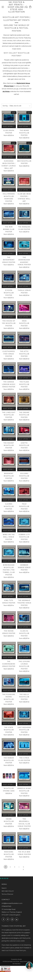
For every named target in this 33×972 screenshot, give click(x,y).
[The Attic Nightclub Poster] (24, 339)
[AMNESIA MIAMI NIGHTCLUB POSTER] (24, 776)
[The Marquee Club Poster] (24, 214)
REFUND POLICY (8, 891)
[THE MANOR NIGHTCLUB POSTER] (9, 745)
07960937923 (6, 906)
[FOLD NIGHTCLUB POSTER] (24, 491)
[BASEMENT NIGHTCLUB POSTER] (9, 461)
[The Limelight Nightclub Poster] (9, 400)
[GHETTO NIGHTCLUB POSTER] (24, 430)
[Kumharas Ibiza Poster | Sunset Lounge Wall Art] (9, 148)
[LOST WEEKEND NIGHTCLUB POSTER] (24, 715)
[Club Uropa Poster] (9, 118)
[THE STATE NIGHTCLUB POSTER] (9, 715)
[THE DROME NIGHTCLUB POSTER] (24, 400)
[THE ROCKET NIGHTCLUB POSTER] (9, 430)
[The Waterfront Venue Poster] (9, 245)
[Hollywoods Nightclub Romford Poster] (9, 181)
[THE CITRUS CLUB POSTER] (24, 745)
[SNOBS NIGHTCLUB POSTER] (9, 806)
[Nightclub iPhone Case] (9, 776)
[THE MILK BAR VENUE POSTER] (24, 839)
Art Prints (6, 91)
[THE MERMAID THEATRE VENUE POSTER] (24, 588)
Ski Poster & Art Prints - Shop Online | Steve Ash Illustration (16, 7)
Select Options (8, 126)
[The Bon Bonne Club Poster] (9, 214)
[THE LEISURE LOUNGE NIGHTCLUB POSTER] (24, 649)
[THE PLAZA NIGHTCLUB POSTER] (24, 369)
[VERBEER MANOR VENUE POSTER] (24, 552)
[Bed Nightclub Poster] (24, 148)
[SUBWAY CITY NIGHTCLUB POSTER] (24, 522)
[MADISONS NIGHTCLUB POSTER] (9, 839)
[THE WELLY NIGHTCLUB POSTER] (24, 682)
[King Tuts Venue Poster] (9, 588)
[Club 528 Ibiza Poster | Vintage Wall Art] (24, 181)
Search (4, 888)
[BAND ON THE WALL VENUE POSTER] (9, 522)
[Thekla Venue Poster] (24, 278)
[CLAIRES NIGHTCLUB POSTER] (9, 491)
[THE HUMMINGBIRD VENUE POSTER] (9, 649)
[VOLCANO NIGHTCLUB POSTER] (24, 461)
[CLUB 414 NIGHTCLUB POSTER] (24, 618)
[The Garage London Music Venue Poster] (9, 369)
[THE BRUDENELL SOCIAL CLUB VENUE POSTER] (24, 806)
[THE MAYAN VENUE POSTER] (9, 618)
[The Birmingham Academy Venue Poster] (24, 245)
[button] (30, 953)
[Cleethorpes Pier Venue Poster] (9, 339)
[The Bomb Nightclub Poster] (24, 118)
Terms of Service (7, 894)
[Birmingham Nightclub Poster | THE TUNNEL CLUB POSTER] (9, 552)
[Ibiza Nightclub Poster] (24, 308)
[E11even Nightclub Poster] (9, 278)
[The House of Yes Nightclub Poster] (9, 308)
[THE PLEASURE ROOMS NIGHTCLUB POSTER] (9, 682)
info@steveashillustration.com (12, 903)
